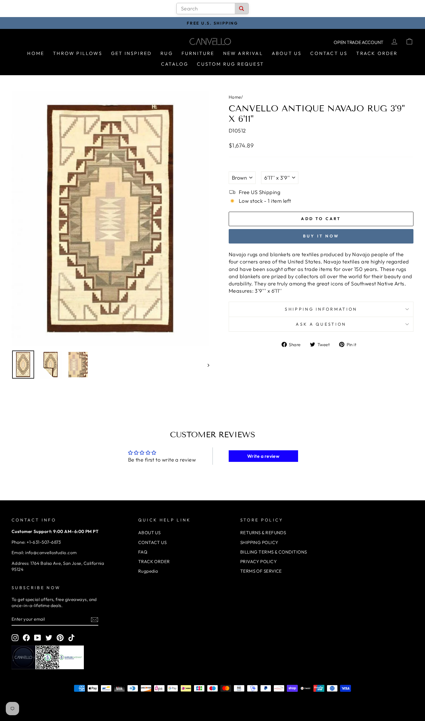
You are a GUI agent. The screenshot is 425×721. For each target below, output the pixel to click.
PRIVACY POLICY (258, 561)
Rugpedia (148, 571)
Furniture (198, 53)
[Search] (241, 8)
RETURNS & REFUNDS (263, 532)
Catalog (174, 64)
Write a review (263, 456)
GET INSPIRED (131, 53)
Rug (166, 53)
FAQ (142, 552)
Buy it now (321, 236)
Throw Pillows (77, 53)
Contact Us (329, 53)
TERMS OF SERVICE (261, 571)
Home (35, 53)
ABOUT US (149, 532)
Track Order (377, 53)
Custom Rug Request (230, 64)
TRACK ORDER (154, 561)
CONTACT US (152, 542)
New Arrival (243, 53)
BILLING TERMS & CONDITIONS (273, 552)
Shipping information (321, 309)
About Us (287, 53)
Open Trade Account (358, 42)
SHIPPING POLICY (259, 542)
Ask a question (321, 324)
